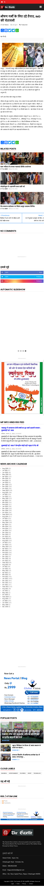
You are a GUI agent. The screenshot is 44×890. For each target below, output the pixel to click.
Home (18, 884)
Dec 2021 (5, 581)
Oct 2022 (5, 561)
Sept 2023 (5, 539)
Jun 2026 (5, 473)
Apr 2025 (5, 501)
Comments (7, 804)
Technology (37, 774)
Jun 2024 (5, 521)
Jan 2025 (5, 507)
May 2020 (5, 605)
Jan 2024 (5, 531)
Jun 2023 (5, 545)
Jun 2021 (5, 591)
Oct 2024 (5, 513)
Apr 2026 (5, 477)
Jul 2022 (5, 567)
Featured (24, 25)
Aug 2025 (5, 493)
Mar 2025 (5, 503)
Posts (5, 801)
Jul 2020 (5, 601)
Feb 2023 (5, 553)
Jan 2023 (5, 555)
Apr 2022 (5, 573)
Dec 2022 (5, 557)
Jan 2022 (5, 579)
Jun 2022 (5, 569)
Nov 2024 (5, 511)
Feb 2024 (5, 529)
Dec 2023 (5, 533)
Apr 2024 (5, 525)
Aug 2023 (5, 541)
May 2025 (5, 499)
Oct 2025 (5, 489)
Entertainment (13, 774)
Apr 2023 (5, 549)
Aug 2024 (5, 517)
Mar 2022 (5, 575)
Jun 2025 (5, 497)
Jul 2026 (5, 471)
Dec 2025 (5, 485)
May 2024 (5, 523)
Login (12, 884)
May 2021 (5, 593)
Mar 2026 (5, 479)
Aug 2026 (5, 469)
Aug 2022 (5, 565)
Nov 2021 (5, 583)
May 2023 (5, 547)
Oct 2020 (5, 595)
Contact (31, 884)
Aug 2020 (5, 599)
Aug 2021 (5, 589)
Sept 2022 (5, 563)
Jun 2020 (5, 603)
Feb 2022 (5, 577)
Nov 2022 (5, 559)
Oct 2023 (5, 537)
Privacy (24, 884)
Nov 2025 (5, 487)
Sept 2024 (5, 515)
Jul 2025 (5, 495)
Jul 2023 (5, 543)
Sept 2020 (5, 597)
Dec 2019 (5, 607)
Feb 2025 (5, 505)
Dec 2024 (5, 509)
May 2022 (5, 571)
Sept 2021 (5, 587)
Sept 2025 (5, 491)
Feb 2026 (5, 481)
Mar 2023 (5, 551)
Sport (29, 774)
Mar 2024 (5, 527)
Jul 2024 (5, 519)
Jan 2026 (5, 483)
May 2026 (5, 475)
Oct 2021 (5, 585)
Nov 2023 (5, 535)
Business (4, 774)
